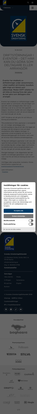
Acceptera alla (18, 210)
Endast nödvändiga (18, 216)
